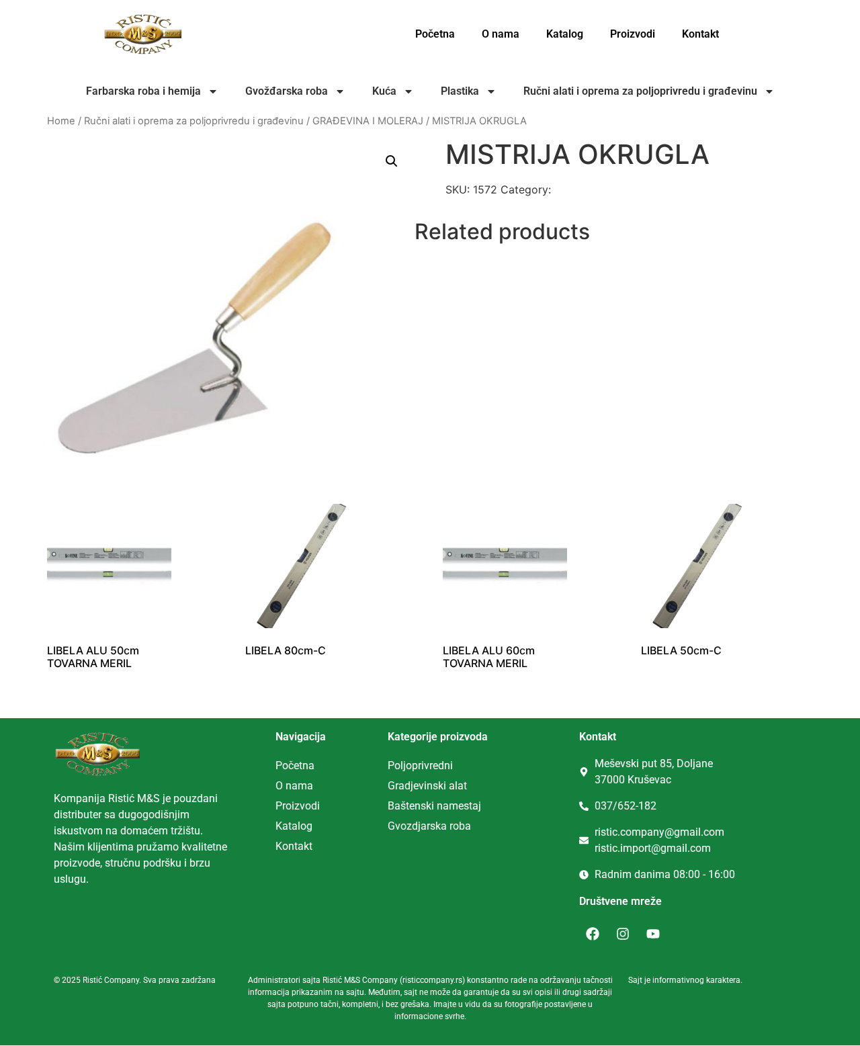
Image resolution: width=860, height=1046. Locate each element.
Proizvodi (632, 34)
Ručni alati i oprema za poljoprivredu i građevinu (640, 91)
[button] (392, 161)
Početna (435, 34)
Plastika (460, 91)
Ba (394, 805)
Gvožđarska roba (286, 91)
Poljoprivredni (420, 765)
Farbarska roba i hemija (143, 91)
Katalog (564, 34)
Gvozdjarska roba (429, 826)
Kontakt (700, 34)
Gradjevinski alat (427, 785)
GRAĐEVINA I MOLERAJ (367, 121)
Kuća (384, 91)
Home (61, 121)
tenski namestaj (443, 805)
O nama (500, 34)
